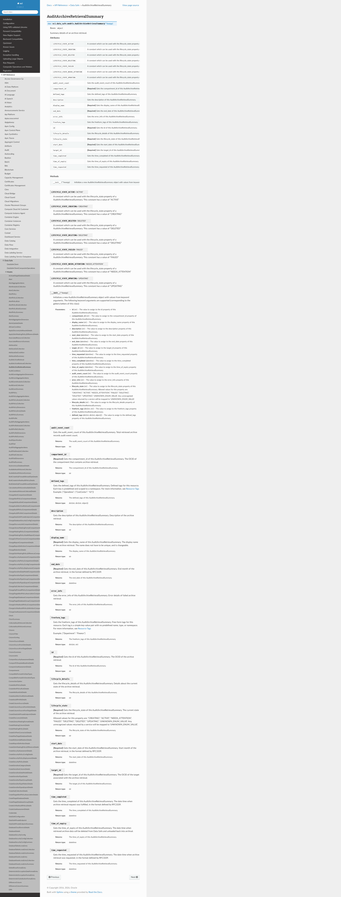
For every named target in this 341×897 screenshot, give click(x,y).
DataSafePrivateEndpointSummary (21, 824)
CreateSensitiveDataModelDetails (20, 773)
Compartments (14, 670)
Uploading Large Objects (13, 59)
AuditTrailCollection (16, 455)
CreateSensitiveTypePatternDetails (21, 784)
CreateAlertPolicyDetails (17, 685)
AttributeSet (13, 345)
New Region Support (11, 35)
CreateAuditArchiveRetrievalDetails (21, 696)
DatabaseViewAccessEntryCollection (21, 860)
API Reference (9, 75)
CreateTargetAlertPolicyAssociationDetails (23, 795)
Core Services (10, 229)
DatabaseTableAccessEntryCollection (22, 849)
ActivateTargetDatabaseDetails (19, 276)
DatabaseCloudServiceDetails (19, 827)
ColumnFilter (13, 634)
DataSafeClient (12, 264)
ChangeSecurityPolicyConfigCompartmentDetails (24, 564)
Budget (8, 174)
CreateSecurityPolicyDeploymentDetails (23, 758)
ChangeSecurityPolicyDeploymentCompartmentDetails (24, 568)
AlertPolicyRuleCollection (18, 305)
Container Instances (13, 221)
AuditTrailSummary (15, 462)
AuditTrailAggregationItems (18, 447)
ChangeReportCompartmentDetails (21, 542)
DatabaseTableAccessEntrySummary (21, 853)
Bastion (8, 158)
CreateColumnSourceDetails (19, 703)
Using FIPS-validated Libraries (15, 27)
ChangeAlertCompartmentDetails (20, 495)
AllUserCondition (15, 327)
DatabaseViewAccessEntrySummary (21, 864)
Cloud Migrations (12, 201)
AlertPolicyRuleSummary (17, 308)
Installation (7, 19)
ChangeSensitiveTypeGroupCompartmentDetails (24, 579)
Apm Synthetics (11, 134)
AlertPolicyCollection (16, 298)
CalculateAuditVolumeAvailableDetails (22, 488)
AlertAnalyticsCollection (17, 286)
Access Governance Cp (14, 79)
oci (21, 3)
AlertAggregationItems (16, 283)
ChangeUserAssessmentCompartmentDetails (24, 612)
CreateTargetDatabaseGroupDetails (21, 802)
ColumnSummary (15, 652)
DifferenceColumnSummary (18, 886)
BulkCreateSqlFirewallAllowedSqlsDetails (23, 477)
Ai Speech (9, 99)
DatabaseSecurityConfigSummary (20, 842)
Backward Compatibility (13, 39)
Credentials (13, 813)
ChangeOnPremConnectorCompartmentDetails (24, 539)
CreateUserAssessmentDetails (19, 809)
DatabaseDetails (14, 831)
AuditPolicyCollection (16, 403)
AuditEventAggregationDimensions (21, 374)
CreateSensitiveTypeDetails (18, 776)
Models (10, 272)
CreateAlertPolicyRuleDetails (19, 689)
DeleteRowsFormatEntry (17, 868)
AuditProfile (13, 418)
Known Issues (8, 47)
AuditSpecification (15, 440)
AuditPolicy (13, 392)
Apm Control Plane (12, 130)
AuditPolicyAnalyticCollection (19, 400)
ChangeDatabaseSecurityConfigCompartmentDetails (24, 520)
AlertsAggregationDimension (19, 319)
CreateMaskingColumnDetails (19, 725)
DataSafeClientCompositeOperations (21, 268)
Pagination (7, 71)
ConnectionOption (15, 681)
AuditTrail (12, 444)
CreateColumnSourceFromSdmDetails (22, 707)
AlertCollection (14, 290)
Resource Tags (132, 489)
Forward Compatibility (12, 31)
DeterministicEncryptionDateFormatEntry (23, 871)
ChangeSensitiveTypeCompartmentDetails (23, 575)
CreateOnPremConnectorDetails (20, 732)
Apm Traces (9, 138)
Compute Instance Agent (15, 213)
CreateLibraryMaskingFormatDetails (21, 721)
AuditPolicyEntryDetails (17, 411)
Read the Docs (95, 892)
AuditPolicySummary (16, 414)
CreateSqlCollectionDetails (18, 791)
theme (73, 892)
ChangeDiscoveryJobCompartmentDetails (23, 524)
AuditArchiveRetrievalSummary (20, 367)
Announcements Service (15, 110)
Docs (49, 5)
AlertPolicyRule (14, 301)
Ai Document (10, 91)
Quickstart (7, 43)
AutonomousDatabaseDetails (19, 466)
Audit (7, 150)
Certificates (9, 182)
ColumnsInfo (13, 656)
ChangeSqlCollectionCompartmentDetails (23, 586)
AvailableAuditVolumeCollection (20, 469)
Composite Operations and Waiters (17, 67)
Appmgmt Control (12, 142)
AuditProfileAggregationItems (19, 422)
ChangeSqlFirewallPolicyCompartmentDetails (24, 590)
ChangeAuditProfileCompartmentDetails (23, 513)
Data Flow (9, 245)
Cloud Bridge (10, 194)
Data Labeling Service (13, 253)
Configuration (8, 23)
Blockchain (9, 170)
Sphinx (60, 892)
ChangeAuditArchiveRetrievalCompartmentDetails (24, 506)
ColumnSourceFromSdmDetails (20, 645)
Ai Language (10, 95)
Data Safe (9, 261)
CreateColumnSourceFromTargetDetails (22, 710)
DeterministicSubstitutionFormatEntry (22, 879)
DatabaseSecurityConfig (17, 835)
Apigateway (9, 122)
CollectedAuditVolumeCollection (20, 623)
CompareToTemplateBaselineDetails (21, 663)
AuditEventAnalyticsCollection (19, 382)
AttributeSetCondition (16, 352)
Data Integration (11, 249)
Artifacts (8, 146)
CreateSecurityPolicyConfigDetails (21, 754)
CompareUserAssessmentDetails (20, 667)
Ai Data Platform (11, 87)
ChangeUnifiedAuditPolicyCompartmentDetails (24, 605)
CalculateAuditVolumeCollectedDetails (22, 491)
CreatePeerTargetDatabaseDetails (20, 736)
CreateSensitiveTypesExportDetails (21, 787)
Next (133, 877)
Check (11, 615)
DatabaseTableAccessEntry (18, 846)
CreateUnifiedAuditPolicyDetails (20, 805)
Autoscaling (9, 154)
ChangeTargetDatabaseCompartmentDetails (24, 597)
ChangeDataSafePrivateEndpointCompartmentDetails (24, 517)
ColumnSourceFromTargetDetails (20, 648)
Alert (10, 279)
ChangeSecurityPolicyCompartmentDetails (24, 561)
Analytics (8, 107)
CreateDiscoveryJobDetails (18, 718)
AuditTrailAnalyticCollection (18, 451)
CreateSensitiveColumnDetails (19, 769)
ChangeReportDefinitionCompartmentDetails (24, 546)
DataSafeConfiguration (17, 816)
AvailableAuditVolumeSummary (20, 473)
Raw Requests (9, 63)
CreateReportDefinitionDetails (19, 743)
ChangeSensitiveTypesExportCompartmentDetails (24, 583)
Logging (6, 51)
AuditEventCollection (16, 385)
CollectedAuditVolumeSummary (20, 626)
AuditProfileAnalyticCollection (19, 425)
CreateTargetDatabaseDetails (19, 798)
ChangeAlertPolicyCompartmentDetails (22, 499)
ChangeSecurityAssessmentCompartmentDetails (24, 557)
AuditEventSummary (16, 389)
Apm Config (9, 126)
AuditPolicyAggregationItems (19, 396)
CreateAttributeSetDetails (18, 692)
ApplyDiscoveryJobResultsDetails (20, 330)
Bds (6, 166)
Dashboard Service (12, 237)
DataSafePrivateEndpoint (18, 820)
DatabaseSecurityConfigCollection (21, 838)
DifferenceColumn (15, 882)
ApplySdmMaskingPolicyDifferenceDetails (23, 334)
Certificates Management (15, 186)
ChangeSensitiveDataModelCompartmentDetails (24, 572)
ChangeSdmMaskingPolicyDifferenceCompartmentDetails (24, 553)
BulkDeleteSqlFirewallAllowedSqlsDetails (23, 484)
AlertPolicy (12, 294)
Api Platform (10, 114)
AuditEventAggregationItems (19, 378)
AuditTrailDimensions (16, 458)
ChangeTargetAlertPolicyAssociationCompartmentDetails (24, 593)
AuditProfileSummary (16, 436)
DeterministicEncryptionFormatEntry (21, 875)
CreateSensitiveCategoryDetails (20, 765)
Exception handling (11, 55)
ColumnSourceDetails (16, 641)
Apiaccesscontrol (12, 118)
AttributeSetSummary (16, 356)
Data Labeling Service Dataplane (18, 257)
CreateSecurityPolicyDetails (18, 762)
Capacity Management (14, 178)
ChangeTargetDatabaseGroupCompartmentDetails (24, 601)
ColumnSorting (14, 637)
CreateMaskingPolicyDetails (18, 729)
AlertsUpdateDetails (16, 323)
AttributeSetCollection (17, 349)
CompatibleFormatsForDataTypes (20, 674)
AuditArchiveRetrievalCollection (20, 363)
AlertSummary (14, 316)
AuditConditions (14, 371)
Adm (7, 83)
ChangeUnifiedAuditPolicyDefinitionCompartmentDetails (24, 608)
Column (11, 630)
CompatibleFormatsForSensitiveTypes (22, 678)
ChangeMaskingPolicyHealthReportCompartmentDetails (24, 535)
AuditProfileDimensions (17, 433)
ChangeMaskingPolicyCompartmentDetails (24, 531)
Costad (7, 233)
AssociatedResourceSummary (19, 341)
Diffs (10, 889)
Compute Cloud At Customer (17, 209)
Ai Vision (8, 103)
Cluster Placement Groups (15, 205)
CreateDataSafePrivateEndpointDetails (22, 714)
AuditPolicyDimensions (17, 407)
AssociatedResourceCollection (19, 338)
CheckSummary (14, 619)
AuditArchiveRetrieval (16, 360)
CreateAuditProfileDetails (18, 699)
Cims (7, 190)
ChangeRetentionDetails (17, 550)
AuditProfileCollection (16, 429)
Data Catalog (10, 241)
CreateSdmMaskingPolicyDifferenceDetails (24, 747)
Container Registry (12, 225)
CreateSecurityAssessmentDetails (20, 751)
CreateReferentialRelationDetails (20, 740)
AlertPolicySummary (16, 312)
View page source (130, 5)
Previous (54, 877)
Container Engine (12, 217)
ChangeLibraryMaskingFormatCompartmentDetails (24, 528)
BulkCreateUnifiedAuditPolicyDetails (22, 480)
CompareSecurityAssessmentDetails (21, 659)
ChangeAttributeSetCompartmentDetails (23, 502)
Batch (7, 162)
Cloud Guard (10, 197)
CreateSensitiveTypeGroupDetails (20, 780)
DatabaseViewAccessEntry (18, 857)
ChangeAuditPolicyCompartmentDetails (23, 509)
